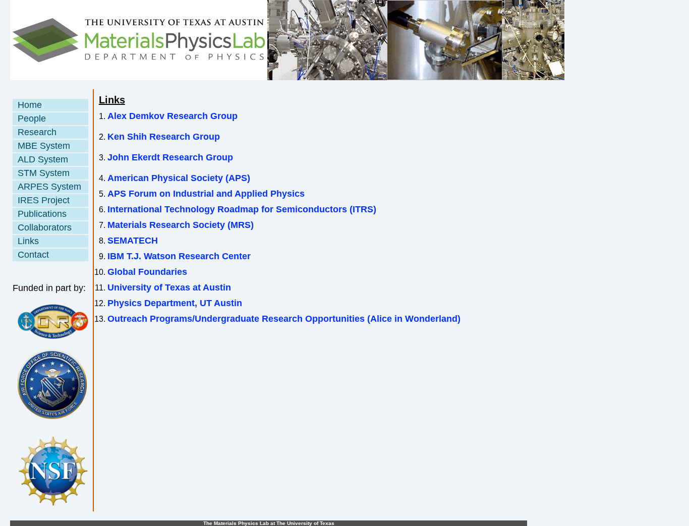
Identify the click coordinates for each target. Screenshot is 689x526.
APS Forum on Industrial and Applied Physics (206, 194)
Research (37, 132)
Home (30, 105)
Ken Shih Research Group (163, 137)
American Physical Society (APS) (178, 178)
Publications (42, 214)
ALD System (43, 159)
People (32, 118)
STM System (44, 173)
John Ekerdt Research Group (170, 157)
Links (28, 241)
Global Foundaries (147, 272)
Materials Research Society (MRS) (180, 225)
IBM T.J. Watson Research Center (179, 256)
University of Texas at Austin (169, 287)
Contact (33, 255)
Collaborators (45, 227)
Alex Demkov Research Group (172, 116)
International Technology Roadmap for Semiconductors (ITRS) (241, 209)
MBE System (44, 146)
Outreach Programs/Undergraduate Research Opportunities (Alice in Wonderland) (284, 319)
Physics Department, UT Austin (174, 303)
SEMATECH (132, 241)
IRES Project (44, 200)
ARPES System (49, 187)
